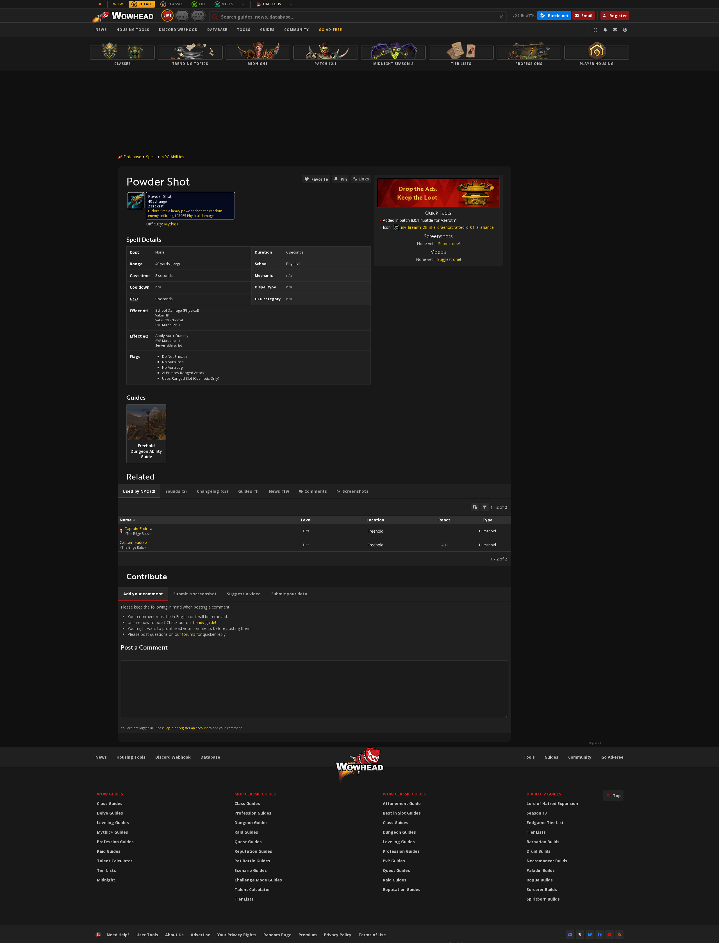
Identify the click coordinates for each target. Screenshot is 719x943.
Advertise (200, 934)
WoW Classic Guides (404, 794)
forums (188, 634)
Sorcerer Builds (542, 889)
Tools (529, 757)
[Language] (625, 30)
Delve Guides (110, 813)
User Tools (147, 934)
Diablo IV (272, 4)
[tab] (139, 491)
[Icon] (136, 200)
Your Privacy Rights (236, 934)
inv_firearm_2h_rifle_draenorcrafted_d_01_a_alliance (447, 227)
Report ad (595, 743)
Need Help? (118, 934)
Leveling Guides (113, 822)
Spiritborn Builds (543, 899)
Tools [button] (243, 29)
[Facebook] (599, 934)
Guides (267, 29)
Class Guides (109, 803)
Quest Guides (248, 841)
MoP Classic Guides (255, 794)
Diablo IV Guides (544, 794)
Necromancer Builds (547, 860)
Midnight (106, 880)
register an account (193, 728)
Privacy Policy (337, 934)
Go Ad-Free (330, 29)
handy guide (204, 622)
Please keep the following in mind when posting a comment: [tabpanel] (186, 667)
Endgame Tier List (545, 822)
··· (242, 4)
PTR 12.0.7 (198, 15)
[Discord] (570, 934)
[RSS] (619, 934)
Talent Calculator (114, 860)
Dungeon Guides (251, 822)
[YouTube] (609, 934)
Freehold (375, 531)
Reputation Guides (253, 851)
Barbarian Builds (543, 841)
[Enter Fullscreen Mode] (595, 30)
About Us (174, 934)
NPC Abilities (172, 156)
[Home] (124, 15)
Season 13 (537, 813)
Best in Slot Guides (402, 813)
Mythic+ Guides (112, 832)
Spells (151, 156)
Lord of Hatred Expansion (552, 803)
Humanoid (487, 531)
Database (217, 29)
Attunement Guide (402, 803)
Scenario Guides (251, 870)
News (101, 29)
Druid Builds (538, 851)
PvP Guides (394, 860)
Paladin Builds (541, 870)
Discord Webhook (178, 29)
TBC (202, 4)
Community (296, 29)
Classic (175, 4)
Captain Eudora (138, 528)
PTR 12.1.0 (182, 15)
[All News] (99, 4)
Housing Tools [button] (133, 29)
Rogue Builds (540, 880)
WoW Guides (110, 794)
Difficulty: (155, 224)
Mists (227, 4)
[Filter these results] (485, 507)
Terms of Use (372, 934)
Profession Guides (115, 841)
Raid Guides (108, 851)
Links (364, 179)
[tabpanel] (314, 532)
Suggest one (448, 259)
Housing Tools (131, 757)
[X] (580, 934)
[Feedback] (615, 30)
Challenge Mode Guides (258, 880)
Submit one (448, 243)
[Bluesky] (590, 934)
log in (169, 728)
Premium (308, 934)
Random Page (277, 934)
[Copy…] (475, 507)
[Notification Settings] (605, 30)
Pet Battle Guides (252, 860)
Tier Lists (106, 870)
